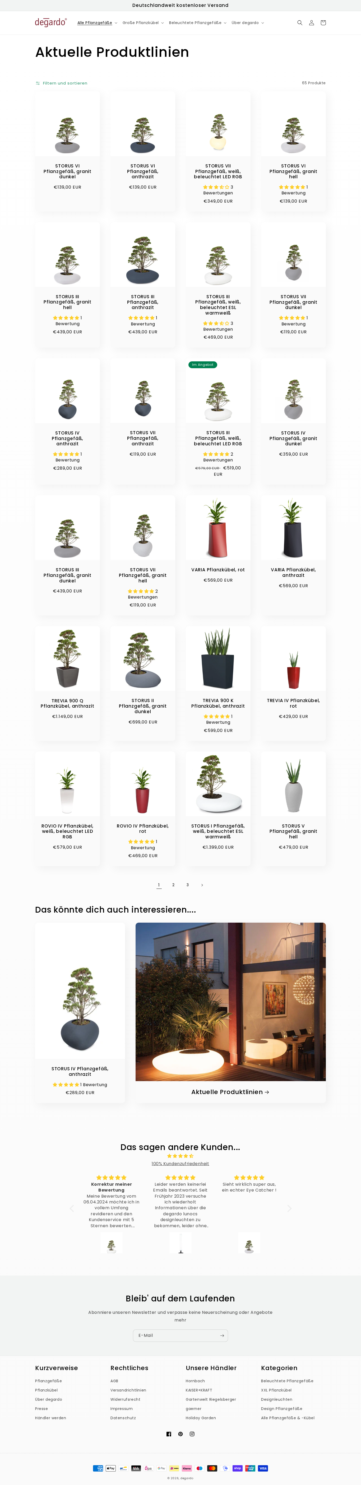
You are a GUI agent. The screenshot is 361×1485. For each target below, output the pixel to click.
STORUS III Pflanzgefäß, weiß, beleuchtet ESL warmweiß (218, 305)
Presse (41, 1408)
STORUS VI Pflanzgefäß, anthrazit (143, 171)
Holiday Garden (201, 1418)
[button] (96, 22)
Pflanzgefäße (48, 1381)
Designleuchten (276, 1399)
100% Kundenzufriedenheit (180, 1164)
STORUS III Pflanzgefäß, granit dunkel (67, 575)
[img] (180, 1156)
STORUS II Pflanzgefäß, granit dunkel (143, 706)
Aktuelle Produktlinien (227, 1092)
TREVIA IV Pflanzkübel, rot (293, 703)
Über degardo (48, 1399)
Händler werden (50, 1418)
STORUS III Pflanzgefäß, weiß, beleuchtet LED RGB (218, 438)
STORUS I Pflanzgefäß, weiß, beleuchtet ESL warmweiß (218, 831)
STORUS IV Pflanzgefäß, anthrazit (67, 438)
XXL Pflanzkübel (276, 1390)
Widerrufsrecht (125, 1399)
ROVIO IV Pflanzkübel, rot (143, 828)
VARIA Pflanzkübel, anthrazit (293, 572)
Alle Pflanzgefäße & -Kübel (288, 1418)
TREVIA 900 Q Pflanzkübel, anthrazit (67, 703)
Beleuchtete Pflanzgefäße (287, 1381)
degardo (187, 1478)
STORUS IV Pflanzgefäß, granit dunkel (293, 438)
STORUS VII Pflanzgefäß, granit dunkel (293, 302)
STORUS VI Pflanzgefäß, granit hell (293, 171)
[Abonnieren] (222, 1335)
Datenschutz (123, 1418)
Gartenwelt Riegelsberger (211, 1399)
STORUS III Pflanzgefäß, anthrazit (143, 302)
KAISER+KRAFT (199, 1390)
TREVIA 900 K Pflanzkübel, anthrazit (218, 703)
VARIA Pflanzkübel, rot (218, 570)
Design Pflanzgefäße (281, 1408)
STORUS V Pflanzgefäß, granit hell (293, 831)
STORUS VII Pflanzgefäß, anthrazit (143, 438)
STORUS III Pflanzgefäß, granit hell (67, 302)
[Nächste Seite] (202, 885)
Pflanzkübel (46, 1390)
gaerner (193, 1408)
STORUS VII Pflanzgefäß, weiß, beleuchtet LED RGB (218, 171)
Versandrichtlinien (128, 1390)
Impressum (121, 1408)
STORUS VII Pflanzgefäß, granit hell (143, 575)
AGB (114, 1381)
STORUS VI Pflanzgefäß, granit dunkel (67, 171)
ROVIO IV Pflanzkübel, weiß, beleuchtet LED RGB (67, 831)
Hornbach (195, 1381)
